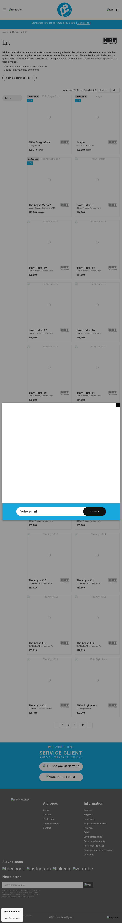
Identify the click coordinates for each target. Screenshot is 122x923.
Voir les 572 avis (12, 918)
